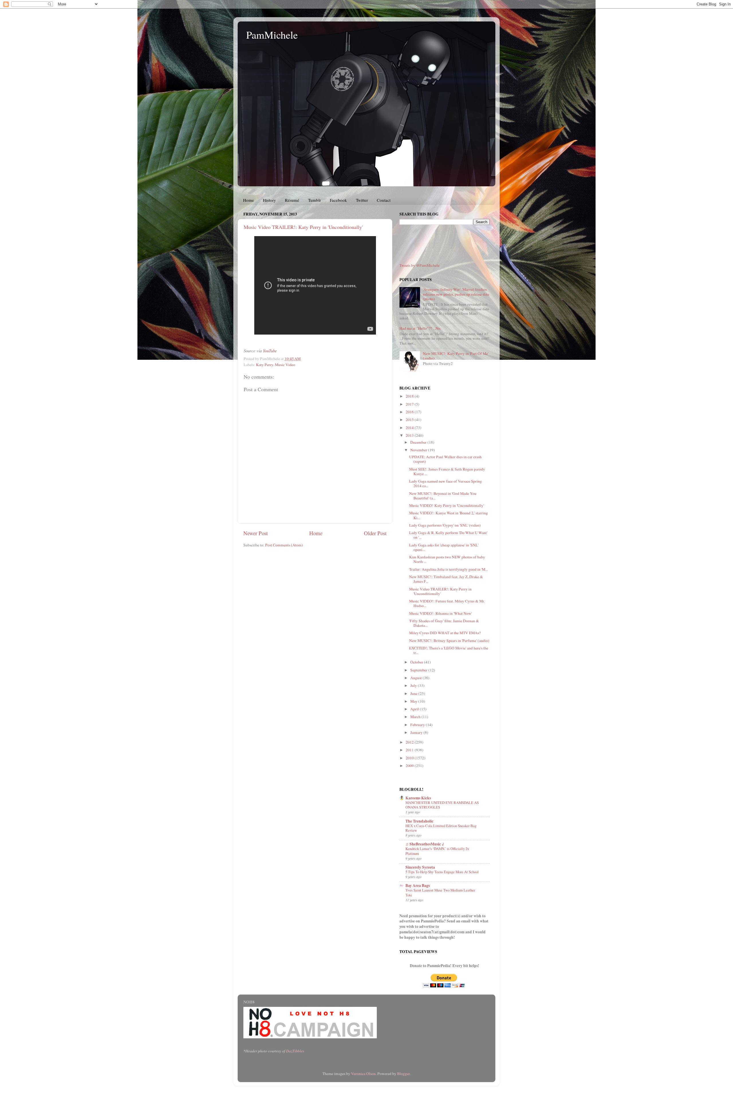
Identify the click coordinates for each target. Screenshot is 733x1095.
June (414, 693)
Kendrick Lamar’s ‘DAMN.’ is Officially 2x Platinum (437, 851)
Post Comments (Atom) (284, 545)
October (417, 662)
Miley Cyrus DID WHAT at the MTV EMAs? (445, 632)
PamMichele (272, 34)
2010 (410, 757)
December (418, 442)
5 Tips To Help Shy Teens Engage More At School (442, 871)
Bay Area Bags (417, 885)
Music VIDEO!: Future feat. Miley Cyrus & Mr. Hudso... (447, 603)
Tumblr (314, 200)
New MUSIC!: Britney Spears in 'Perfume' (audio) (449, 640)
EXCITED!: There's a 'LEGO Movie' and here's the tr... (448, 650)
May (414, 701)
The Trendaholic (419, 821)
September (419, 670)
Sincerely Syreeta (420, 867)
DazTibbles (295, 1051)
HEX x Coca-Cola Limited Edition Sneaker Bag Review (440, 828)
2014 (410, 427)
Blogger (403, 1073)
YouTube (270, 350)
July (414, 685)
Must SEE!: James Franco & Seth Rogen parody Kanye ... (447, 471)
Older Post (375, 533)
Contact (384, 200)
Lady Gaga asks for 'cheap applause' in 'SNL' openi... (443, 547)
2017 (410, 404)
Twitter (362, 200)
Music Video (285, 364)
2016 (410, 411)
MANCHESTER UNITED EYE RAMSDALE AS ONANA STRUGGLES (442, 805)
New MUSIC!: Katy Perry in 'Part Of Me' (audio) (455, 356)
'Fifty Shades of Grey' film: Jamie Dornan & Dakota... (444, 623)
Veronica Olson (363, 1073)
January (416, 732)
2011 (410, 749)
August (416, 677)
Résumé (292, 200)
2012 (410, 742)
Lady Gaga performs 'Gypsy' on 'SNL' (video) (445, 525)
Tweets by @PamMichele (419, 265)
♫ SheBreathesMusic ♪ (424, 844)
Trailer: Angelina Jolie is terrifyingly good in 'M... (448, 569)
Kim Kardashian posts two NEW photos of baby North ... (447, 559)
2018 (410, 396)
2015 (410, 419)
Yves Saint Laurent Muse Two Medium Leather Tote (440, 893)
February (418, 724)
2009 (410, 765)
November (419, 449)
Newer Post (255, 533)
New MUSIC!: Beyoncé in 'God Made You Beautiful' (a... (442, 496)
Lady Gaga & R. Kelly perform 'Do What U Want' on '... (448, 535)
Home (248, 200)
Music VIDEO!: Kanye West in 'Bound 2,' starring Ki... (448, 515)
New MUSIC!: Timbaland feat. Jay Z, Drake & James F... (446, 579)
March (415, 716)
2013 (410, 435)
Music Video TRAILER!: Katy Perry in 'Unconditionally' (303, 227)
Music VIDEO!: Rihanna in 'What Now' (440, 613)
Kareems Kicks (418, 798)
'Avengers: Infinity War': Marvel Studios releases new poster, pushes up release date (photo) (456, 294)
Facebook (338, 200)
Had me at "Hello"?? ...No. (420, 328)
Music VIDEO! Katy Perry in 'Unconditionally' (446, 505)
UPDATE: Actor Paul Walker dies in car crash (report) (445, 459)
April (415, 708)
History (269, 200)
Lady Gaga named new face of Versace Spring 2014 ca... (445, 483)
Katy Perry (264, 364)
